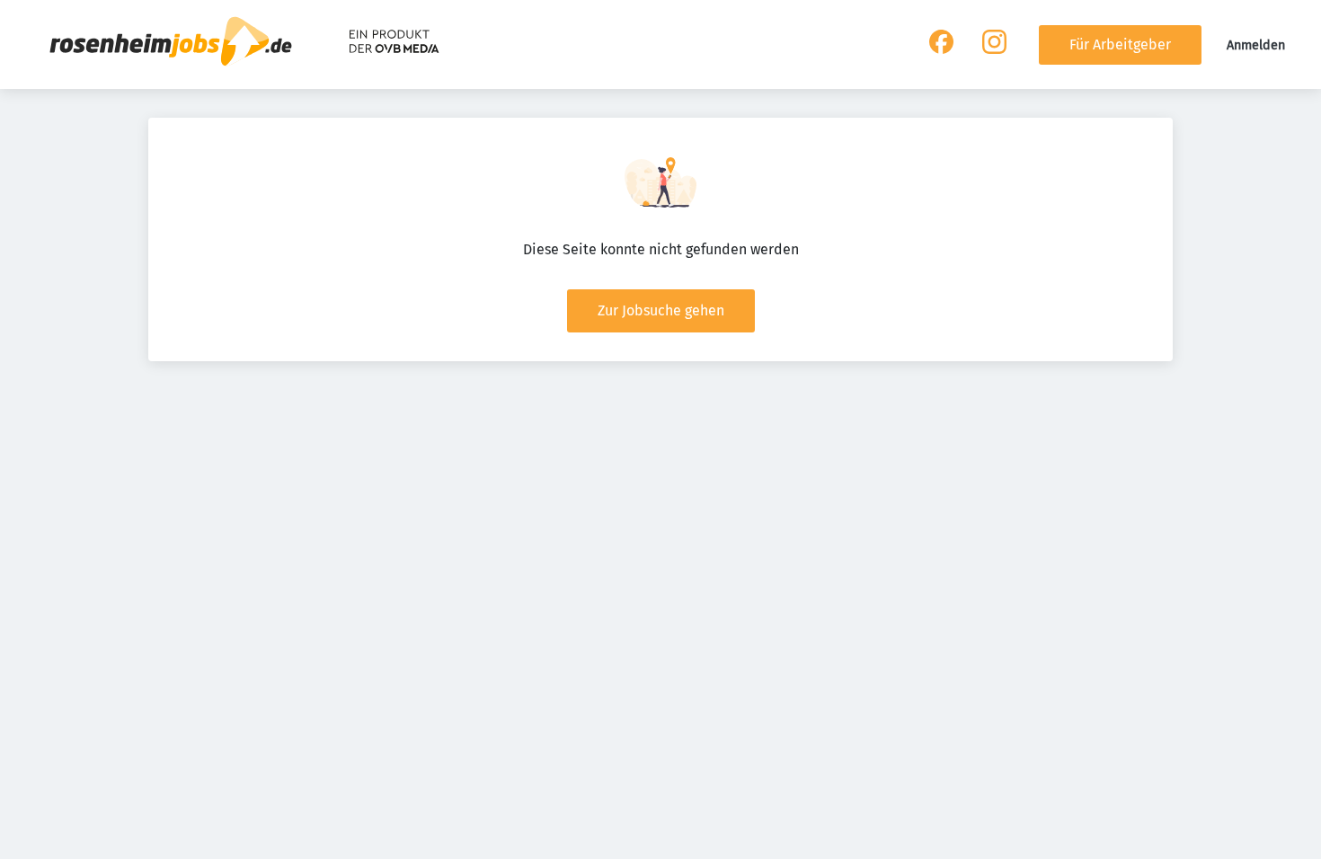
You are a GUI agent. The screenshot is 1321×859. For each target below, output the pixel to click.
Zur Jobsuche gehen (661, 310)
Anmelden (1256, 45)
